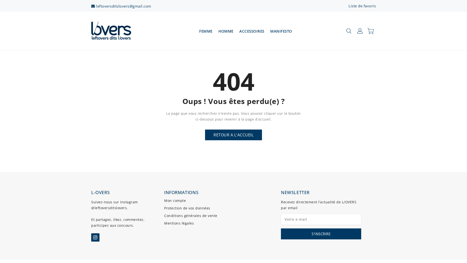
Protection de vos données (187, 208)
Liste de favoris (362, 5)
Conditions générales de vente (190, 215)
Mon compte (175, 200)
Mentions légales (179, 223)
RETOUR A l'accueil (233, 135)
